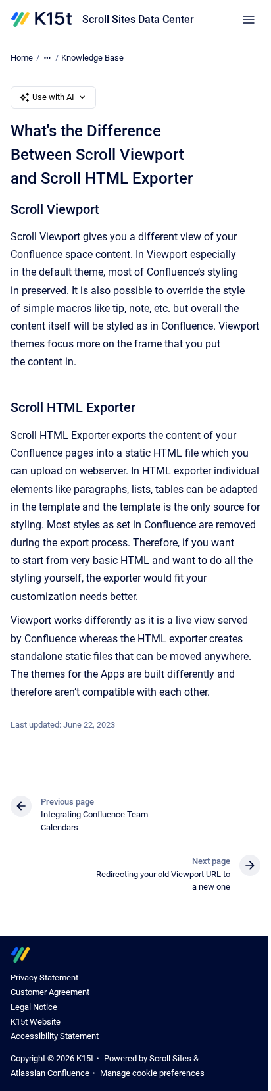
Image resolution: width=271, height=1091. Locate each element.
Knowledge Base (92, 58)
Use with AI (53, 97)
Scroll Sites (170, 1058)
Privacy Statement (44, 977)
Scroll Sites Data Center (138, 19)
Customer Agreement (50, 992)
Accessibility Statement (55, 1036)
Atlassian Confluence (50, 1073)
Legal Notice (34, 1007)
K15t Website (36, 1022)
